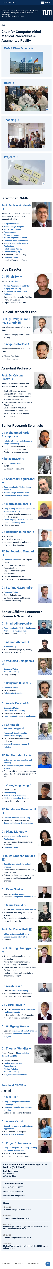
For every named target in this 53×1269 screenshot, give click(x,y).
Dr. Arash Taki (10, 986)
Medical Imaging (19, 894)
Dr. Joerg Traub (11, 1004)
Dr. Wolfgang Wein (13, 1026)
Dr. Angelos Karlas (13, 344)
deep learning (30, 910)
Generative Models (11, 708)
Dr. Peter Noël (10, 889)
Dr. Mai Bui (8, 1097)
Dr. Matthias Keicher (14, 504)
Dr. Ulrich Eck (10, 276)
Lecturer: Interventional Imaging (17, 818)
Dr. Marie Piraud (12, 905)
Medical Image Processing (15, 795)
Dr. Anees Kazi (10, 1121)
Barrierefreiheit (33, 1263)
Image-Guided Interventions (15, 1074)
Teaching (10, 120)
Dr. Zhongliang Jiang (15, 785)
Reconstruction (10, 232)
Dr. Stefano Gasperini (15, 587)
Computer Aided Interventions (16, 937)
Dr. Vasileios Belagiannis (17, 661)
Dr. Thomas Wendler (14, 1048)
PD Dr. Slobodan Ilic (14, 755)
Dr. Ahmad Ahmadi (13, 642)
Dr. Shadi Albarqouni (15, 623)
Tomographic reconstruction (24, 897)
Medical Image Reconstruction (16, 493)
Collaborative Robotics (13, 693)
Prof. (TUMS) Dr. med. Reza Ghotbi (16, 320)
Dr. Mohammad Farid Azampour (15, 434)
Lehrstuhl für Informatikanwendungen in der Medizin (19, 11)
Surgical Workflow (11, 224)
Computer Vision (11, 257)
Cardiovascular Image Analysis (17, 495)
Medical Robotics (11, 1069)
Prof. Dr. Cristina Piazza (12, 377)
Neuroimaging (10, 647)
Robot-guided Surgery (13, 249)
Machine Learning (11, 672)
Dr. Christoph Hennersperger (11, 726)
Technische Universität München (12, 16)
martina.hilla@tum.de (16, 1196)
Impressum (19, 1263)
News (7, 83)
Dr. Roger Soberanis (14, 1143)
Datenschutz (5, 1263)
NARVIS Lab (16, 281)
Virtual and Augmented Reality (16, 934)
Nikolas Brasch (11, 458)
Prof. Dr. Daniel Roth (14, 929)
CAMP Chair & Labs (17, 48)
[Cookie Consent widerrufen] (47, 1264)
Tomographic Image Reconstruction (18, 823)
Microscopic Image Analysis (15, 631)
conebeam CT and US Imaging (24, 1031)
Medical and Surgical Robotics (16, 798)
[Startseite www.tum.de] (47, 12)
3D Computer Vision (12, 463)
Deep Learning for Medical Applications (20, 628)
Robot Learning (10, 793)
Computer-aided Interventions (16, 240)
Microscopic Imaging (12, 229)
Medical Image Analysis (14, 226)
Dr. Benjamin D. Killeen (16, 532)
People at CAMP (12, 1085)
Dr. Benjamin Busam (14, 683)
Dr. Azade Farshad (13, 703)
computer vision (17, 910)
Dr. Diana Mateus (12, 831)
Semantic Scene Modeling (14, 711)
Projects (9, 157)
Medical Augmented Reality (15, 238)
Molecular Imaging (11, 235)
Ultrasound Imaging (12, 252)
